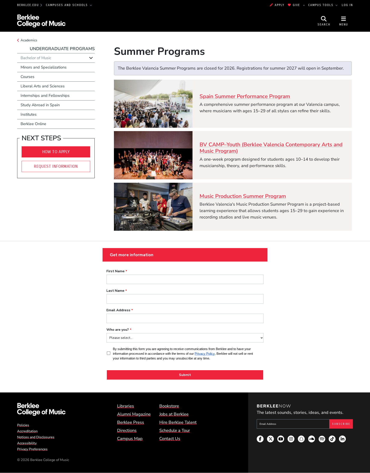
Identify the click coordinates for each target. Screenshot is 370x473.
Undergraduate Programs (62, 49)
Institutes (29, 114)
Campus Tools (321, 5)
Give (296, 5)
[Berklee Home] (41, 409)
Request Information (56, 166)
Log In (347, 5)
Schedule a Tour (174, 430)
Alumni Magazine (134, 414)
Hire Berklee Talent (178, 422)
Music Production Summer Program (243, 196)
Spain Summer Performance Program (245, 96)
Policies (23, 425)
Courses (27, 76)
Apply (279, 5)
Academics (29, 40)
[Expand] (91, 58)
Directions (127, 430)
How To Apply (56, 151)
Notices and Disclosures (35, 437)
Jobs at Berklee (174, 414)
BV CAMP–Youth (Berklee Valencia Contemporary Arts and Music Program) (271, 148)
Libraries (125, 406)
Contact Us (169, 439)
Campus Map (130, 439)
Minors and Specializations (44, 67)
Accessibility (27, 443)
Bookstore (169, 406)
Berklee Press (130, 422)
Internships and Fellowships (45, 95)
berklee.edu (28, 5)
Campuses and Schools (67, 5)
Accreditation (27, 431)
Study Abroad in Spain (40, 105)
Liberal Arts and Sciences (43, 86)
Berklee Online (33, 123)
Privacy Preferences (32, 449)
